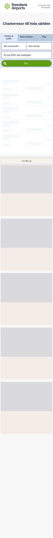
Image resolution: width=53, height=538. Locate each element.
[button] (13, 46)
